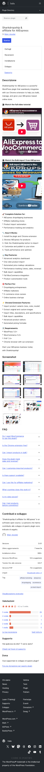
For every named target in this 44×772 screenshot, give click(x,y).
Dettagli (8, 49)
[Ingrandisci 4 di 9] (39, 377)
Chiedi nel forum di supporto (14, 649)
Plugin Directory (8, 10)
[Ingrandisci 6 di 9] (39, 390)
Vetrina (26, 680)
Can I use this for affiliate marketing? (17, 482)
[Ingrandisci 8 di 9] (39, 403)
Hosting (5, 688)
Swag (26, 711)
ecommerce (37, 582)
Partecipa (27, 699)
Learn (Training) (8, 699)
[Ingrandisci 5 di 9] (18, 390)
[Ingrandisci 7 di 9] (18, 403)
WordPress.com (10, 719)
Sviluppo (8, 66)
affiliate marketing (26, 578)
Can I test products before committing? (10, 504)
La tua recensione (9, 632)
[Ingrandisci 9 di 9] (18, 416)
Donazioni (28, 707)
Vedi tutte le (37, 632)
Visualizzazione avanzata (12, 594)
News (4, 684)
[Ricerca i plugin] (26, 18)
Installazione (10, 61)
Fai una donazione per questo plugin (17, 666)
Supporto (8, 72)
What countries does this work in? (16, 490)
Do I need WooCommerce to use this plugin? (13, 437)
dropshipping (26, 582)
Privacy (5, 692)
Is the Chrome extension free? (14, 445)
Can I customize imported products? (17, 468)
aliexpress (37, 578)
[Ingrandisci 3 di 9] (18, 377)
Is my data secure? (10, 497)
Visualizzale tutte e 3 (34, 573)
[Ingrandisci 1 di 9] (18, 364)
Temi (25, 684)
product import (36, 587)
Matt (5, 723)
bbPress (6, 727)
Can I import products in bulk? (14, 453)
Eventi (25, 703)
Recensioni (9, 55)
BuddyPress (8, 731)
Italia (10, 741)
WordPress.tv (9, 711)
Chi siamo (6, 680)
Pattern (26, 692)
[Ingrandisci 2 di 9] (39, 364)
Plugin (25, 688)
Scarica (7, 40)
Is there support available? (13, 475)
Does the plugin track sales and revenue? (11, 460)
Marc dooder (10, 34)
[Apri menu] (40, 3)
